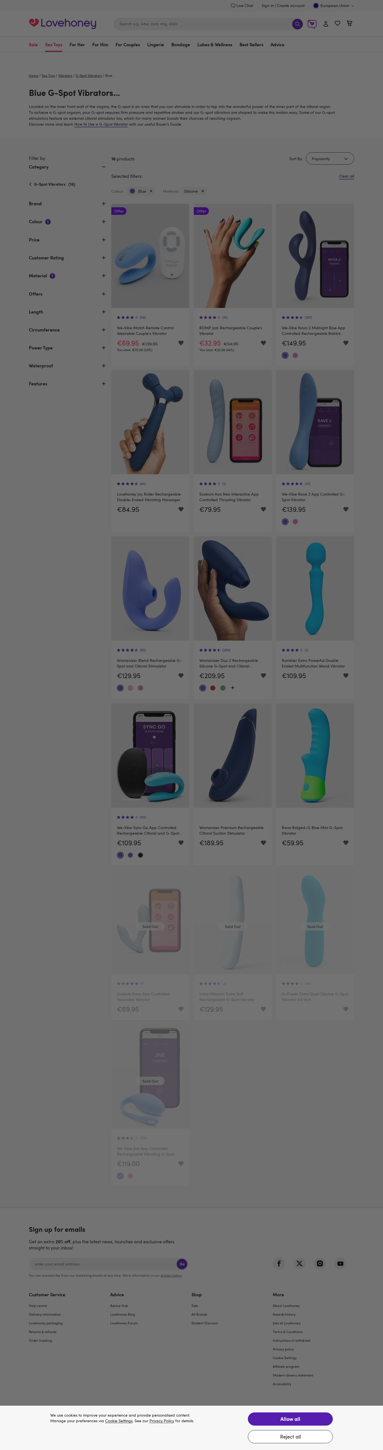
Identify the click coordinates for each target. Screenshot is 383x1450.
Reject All (290, 1436)
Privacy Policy (161, 1421)
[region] (191, 1428)
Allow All (290, 1418)
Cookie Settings (119, 1421)
